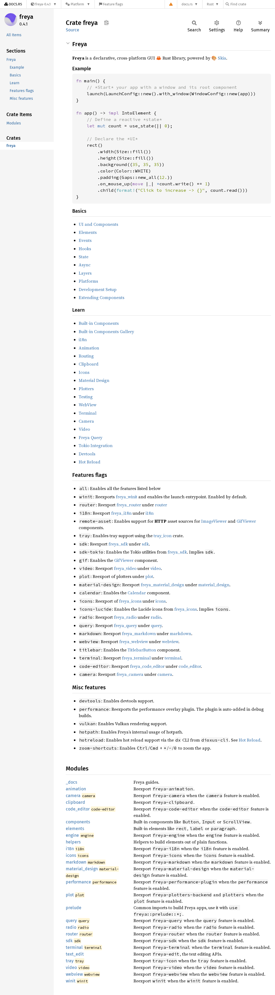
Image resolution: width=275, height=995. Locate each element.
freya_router (129, 505)
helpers (73, 842)
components (78, 821)
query (156, 625)
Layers (85, 273)
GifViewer (246, 521)
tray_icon (163, 536)
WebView (87, 405)
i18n (83, 339)
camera (164, 674)
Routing (86, 356)
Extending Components (101, 297)
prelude (73, 907)
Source (72, 29)
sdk (145, 544)
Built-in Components (99, 323)
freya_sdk (118, 544)
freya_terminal (136, 658)
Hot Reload (89, 462)
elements (75, 828)
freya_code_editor (147, 666)
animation (76, 788)
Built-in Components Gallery (106, 331)
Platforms (88, 281)
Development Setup (98, 289)
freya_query (125, 625)
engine (72, 835)
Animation (89, 348)
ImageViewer (214, 521)
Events (85, 240)
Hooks (85, 249)
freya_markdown (139, 633)
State (83, 257)
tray (70, 960)
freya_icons (130, 601)
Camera (86, 421)
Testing (86, 397)
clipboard (75, 802)
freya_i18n (121, 513)
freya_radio (125, 617)
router (161, 505)
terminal (173, 658)
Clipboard (89, 364)
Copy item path (106, 22)
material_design (213, 585)
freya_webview (133, 641)
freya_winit (126, 497)
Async (85, 265)
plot (149, 576)
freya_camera (130, 674)
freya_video (125, 568)
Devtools (87, 454)
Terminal (87, 413)
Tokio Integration (96, 445)
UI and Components (98, 224)
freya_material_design (162, 585)
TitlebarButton (142, 650)
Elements (88, 232)
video (155, 568)
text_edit (75, 954)
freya (26, 16)
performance (78, 882)
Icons (84, 372)
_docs (71, 782)
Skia (222, 58)
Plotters (86, 389)
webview (170, 641)
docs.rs (187, 4)
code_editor (190, 666)
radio (156, 617)
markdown (180, 633)
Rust (210, 4)
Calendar (137, 593)
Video (84, 429)
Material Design (94, 380)
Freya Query (90, 437)
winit (70, 980)
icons (160, 601)
